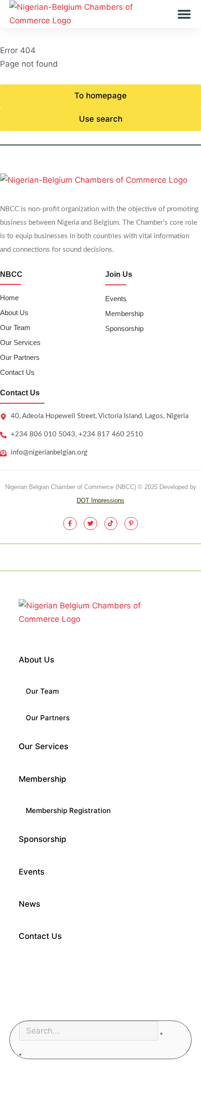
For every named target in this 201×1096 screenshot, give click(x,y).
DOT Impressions (100, 500)
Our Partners (20, 357)
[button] (184, 14)
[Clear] (161, 1033)
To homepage (100, 95)
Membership (124, 313)
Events (116, 299)
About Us (14, 313)
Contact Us (17, 372)
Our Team (15, 327)
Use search (100, 119)
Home (9, 298)
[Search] (20, 1054)
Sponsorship (124, 328)
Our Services (20, 342)
